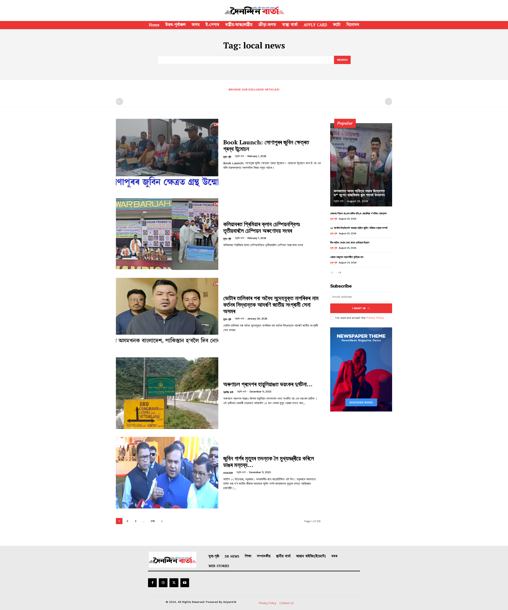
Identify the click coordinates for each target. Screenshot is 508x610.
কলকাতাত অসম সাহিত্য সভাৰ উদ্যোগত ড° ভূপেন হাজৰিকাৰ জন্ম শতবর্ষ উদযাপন (359, 193)
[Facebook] (152, 582)
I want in (359, 308)
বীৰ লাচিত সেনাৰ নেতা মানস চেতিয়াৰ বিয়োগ (349, 242)
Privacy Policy (374, 317)
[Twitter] (173, 582)
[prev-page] (119, 101)
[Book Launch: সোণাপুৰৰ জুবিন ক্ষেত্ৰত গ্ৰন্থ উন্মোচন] (167, 154)
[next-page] (162, 521)
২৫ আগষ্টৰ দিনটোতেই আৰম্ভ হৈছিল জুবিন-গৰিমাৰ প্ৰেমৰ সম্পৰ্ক (358, 228)
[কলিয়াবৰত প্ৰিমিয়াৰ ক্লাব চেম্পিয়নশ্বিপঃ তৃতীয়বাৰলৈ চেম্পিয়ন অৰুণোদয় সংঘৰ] (167, 234)
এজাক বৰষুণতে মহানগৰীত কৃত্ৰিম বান (346, 257)
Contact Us (286, 603)
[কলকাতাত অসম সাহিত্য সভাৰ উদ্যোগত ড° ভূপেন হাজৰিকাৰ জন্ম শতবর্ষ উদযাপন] (361, 164)
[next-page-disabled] (388, 101)
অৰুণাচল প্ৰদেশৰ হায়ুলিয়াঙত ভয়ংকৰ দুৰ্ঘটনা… (268, 384)
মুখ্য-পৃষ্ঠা (227, 156)
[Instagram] (163, 582)
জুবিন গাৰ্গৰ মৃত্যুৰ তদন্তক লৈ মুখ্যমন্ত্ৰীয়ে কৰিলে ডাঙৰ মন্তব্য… (268, 461)
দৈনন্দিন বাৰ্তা (239, 156)
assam (228, 472)
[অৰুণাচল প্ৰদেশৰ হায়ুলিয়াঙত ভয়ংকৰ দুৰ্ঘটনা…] (167, 393)
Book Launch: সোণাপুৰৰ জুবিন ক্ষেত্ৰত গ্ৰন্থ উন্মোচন (266, 145)
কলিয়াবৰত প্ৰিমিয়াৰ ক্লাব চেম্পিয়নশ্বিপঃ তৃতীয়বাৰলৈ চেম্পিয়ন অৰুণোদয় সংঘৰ (261, 227)
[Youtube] (184, 582)
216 (153, 521)
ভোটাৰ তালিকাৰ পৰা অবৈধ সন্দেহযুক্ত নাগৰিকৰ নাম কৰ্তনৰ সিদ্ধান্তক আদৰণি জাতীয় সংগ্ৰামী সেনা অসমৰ (270, 304)
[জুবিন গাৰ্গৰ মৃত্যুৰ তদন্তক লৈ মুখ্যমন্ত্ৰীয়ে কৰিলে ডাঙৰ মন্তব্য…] (167, 472)
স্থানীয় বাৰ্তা (228, 392)
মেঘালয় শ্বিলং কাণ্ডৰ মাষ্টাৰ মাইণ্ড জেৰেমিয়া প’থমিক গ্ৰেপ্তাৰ (358, 213)
